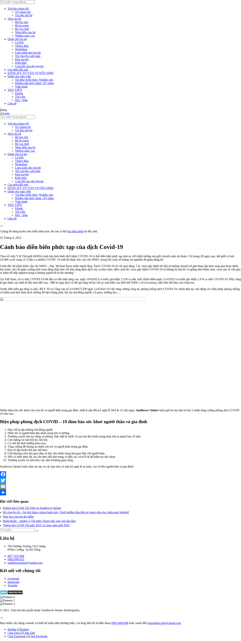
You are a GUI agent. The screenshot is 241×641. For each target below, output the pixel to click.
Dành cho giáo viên (19, 76)
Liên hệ (12, 103)
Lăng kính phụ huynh (28, 52)
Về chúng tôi (23, 12)
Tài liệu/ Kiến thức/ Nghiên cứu (34, 79)
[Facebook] (120, 474)
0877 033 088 (16, 556)
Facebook (13, 578)
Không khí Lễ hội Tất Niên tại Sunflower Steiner (32, 508)
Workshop (21, 49)
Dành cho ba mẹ (17, 39)
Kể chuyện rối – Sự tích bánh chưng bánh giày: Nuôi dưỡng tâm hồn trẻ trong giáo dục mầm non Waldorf (66, 512)
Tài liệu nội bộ (23, 15)
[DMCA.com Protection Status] (11, 593)
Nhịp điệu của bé (25, 32)
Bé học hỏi (21, 22)
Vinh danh (21, 86)
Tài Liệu (20, 96)
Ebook (19, 93)
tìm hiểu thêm (75, 231)
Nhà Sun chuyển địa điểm (18, 516)
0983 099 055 (16, 559)
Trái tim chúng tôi (18, 8)
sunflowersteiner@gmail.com (25, 562)
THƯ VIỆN (15, 90)
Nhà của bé (14, 18)
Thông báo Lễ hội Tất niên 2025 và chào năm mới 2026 (36, 525)
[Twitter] (120, 480)
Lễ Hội (19, 42)
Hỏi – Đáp (21, 100)
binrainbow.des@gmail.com (164, 623)
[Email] (120, 486)
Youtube (13, 585)
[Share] (120, 492)
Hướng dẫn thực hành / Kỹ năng (34, 83)
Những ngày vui (25, 35)
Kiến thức (21, 62)
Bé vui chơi (22, 29)
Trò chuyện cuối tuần (27, 56)
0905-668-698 (119, 623)
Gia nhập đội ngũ (18, 69)
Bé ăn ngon (22, 25)
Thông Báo (22, 45)
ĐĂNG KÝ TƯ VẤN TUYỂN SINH (30, 73)
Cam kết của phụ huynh (29, 66)
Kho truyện (22, 59)
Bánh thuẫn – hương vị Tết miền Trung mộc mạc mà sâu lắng (39, 521)
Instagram (13, 582)
